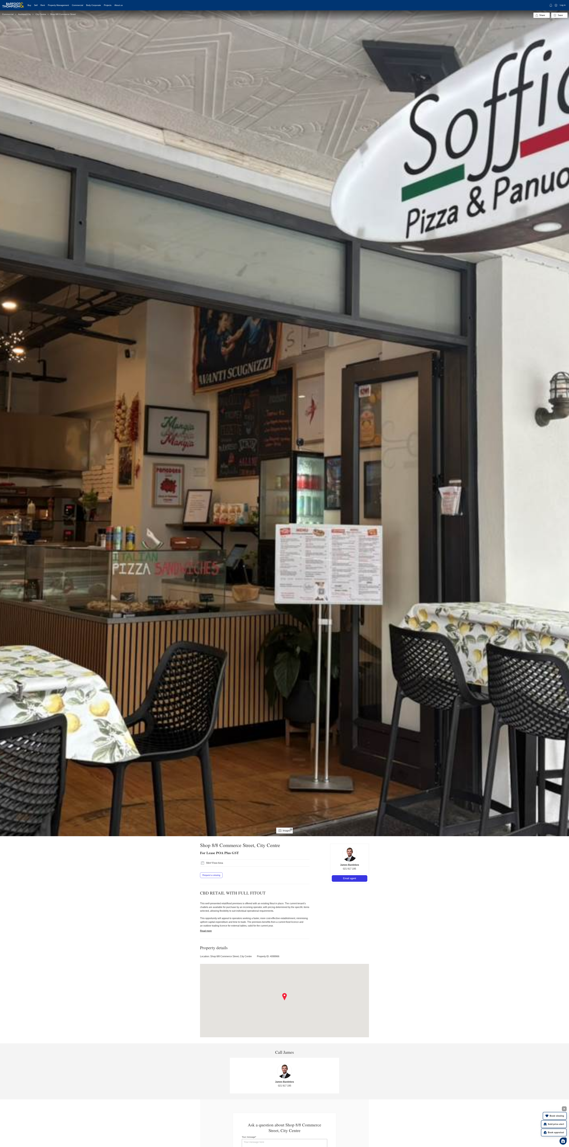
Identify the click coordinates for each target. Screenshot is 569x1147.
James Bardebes (349, 865)
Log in (563, 5)
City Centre (41, 14)
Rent (42, 5)
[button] (284, 996)
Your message (248, 1137)
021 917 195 (349, 868)
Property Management (58, 5)
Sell (35, 5)
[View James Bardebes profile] (349, 854)
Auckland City (24, 14)
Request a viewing (211, 875)
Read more (206, 931)
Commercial (77, 5)
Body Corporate (93, 5)
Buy (29, 5)
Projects (107, 5)
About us (118, 5)
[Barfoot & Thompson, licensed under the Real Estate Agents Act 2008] (13, 3)
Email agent (349, 878)
